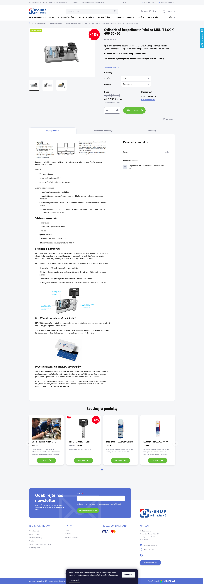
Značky (67, 530)
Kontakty (68, 534)
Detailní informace (110, 67)
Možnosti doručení (148, 100)
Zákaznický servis (34, 548)
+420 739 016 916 (150, 549)
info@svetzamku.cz (150, 545)
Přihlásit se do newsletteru (88, 510)
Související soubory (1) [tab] (103, 130)
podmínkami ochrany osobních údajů (109, 504)
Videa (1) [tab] (152, 130)
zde (116, 575)
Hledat (115, 11)
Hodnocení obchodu (71, 537)
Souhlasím (128, 575)
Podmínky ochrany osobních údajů (92, 2)
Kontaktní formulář (150, 562)
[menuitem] (38, 17)
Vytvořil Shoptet (153, 581)
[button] (102, 469)
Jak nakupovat (34, 2)
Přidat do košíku (132, 110)
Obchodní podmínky (62, 2)
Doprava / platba (47, 2)
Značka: (110, 39)
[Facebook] (141, 554)
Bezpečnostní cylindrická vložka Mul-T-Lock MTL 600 (146, 167)
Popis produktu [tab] (52, 130)
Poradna (75, 2)
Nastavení (75, 580)
